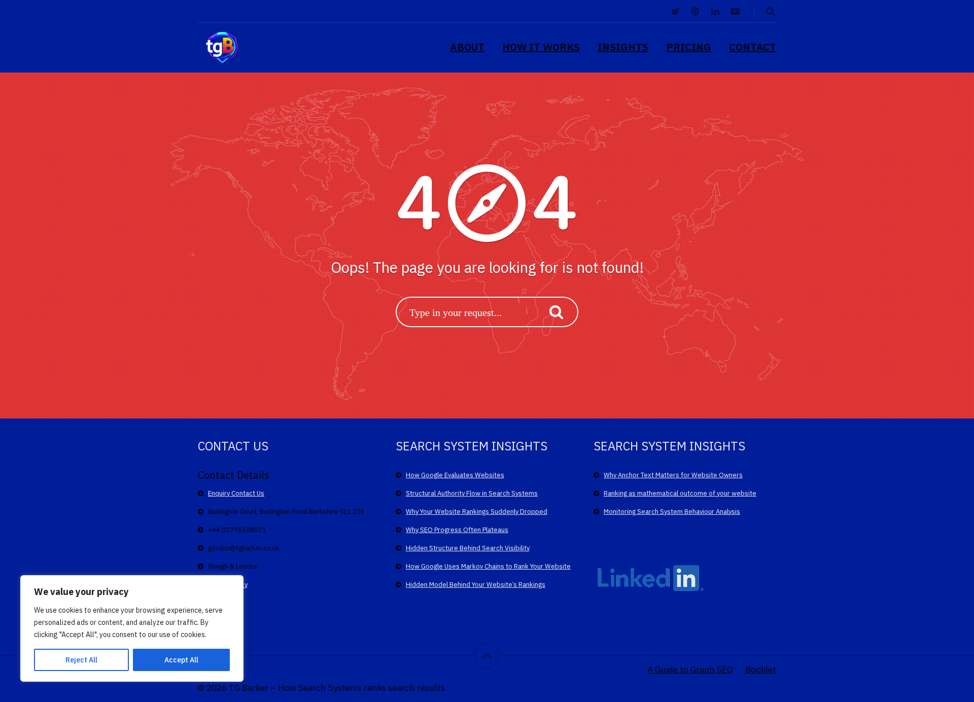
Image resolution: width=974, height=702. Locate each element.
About (467, 47)
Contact (752, 47)
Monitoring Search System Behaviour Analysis (672, 511)
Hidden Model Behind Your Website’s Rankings (475, 584)
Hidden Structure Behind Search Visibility (468, 548)
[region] (132, 628)
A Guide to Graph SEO (690, 669)
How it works (541, 47)
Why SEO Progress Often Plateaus (457, 529)
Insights (623, 47)
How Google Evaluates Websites (455, 475)
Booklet (760, 669)
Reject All (81, 659)
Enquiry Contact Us (236, 493)
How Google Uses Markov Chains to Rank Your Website (488, 566)
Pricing (688, 47)
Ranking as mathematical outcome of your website (680, 493)
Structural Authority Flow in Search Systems (472, 493)
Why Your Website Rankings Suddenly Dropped (476, 511)
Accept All (181, 659)
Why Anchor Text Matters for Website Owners (673, 475)
